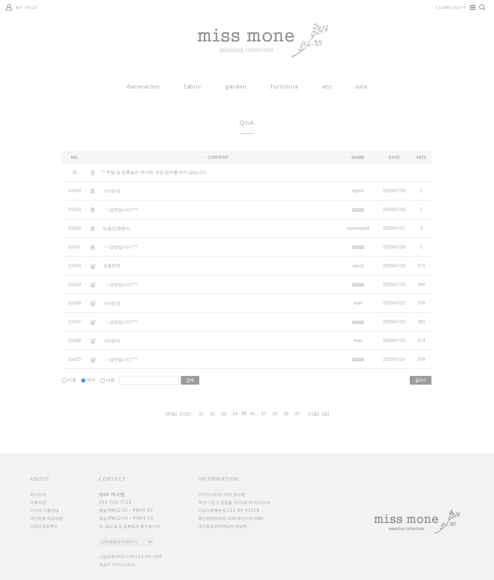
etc (327, 86)
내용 (110, 379)
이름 (72, 379)
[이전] (185, 413)
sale (361, 86)
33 (223, 413)
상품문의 (111, 265)
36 (252, 413)
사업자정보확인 (44, 526)
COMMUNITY (450, 7)
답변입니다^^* (123, 209)
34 (235, 413)
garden (236, 86)
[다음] (313, 413)
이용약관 (38, 502)
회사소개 (38, 494)
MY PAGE (27, 7)
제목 (91, 379)
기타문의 (111, 191)
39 (286, 413)
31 (201, 413)
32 (212, 413)
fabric (192, 86)
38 (274, 413)
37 (263, 413)
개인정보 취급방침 (46, 518)
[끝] (325, 413)
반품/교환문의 (116, 228)
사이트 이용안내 (44, 510)
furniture (285, 86)
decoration (143, 86)
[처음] (171, 413)
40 (297, 413)
